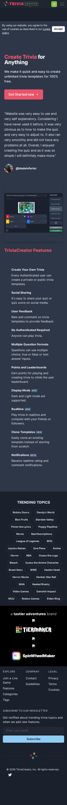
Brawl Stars (16, 569)
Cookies (53, 689)
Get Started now (21, 94)
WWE (33, 569)
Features (8, 688)
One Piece (39, 548)
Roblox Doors (21, 512)
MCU (11, 598)
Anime (57, 548)
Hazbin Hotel (52, 569)
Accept (58, 28)
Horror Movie (21, 577)
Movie (20, 533)
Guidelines (33, 684)
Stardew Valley (45, 519)
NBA (28, 555)
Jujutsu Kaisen (17, 548)
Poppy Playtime (47, 526)
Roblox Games (30, 598)
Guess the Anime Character (42, 562)
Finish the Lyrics (21, 526)
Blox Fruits (21, 519)
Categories (10, 694)
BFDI (49, 541)
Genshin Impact (46, 591)
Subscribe (33, 739)
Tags (6, 700)
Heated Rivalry (41, 584)
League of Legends (27, 541)
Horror (15, 555)
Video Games (21, 591)
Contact (31, 678)
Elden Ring (53, 598)
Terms (52, 684)
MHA (22, 584)
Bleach (14, 562)
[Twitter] (10, 774)
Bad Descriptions (41, 533)
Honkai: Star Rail (46, 577)
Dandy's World (45, 512)
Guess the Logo (48, 555)
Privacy (53, 678)
